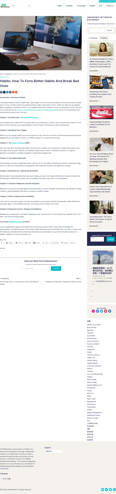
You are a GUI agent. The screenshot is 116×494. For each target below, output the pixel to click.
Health (89, 352)
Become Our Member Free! (107, 1)
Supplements (91, 401)
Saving (89, 390)
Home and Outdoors (94, 366)
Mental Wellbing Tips (94, 385)
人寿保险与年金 (92, 423)
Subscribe (56, 268)
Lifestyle (100, 278)
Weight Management (94, 412)
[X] (4, 92)
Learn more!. (4, 468)
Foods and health (93, 344)
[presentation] (102, 49)
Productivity (4, 77)
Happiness (91, 349)
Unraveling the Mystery (29, 117)
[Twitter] (106, 489)
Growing (90, 347)
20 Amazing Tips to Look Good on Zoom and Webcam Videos (19, 281)
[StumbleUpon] (16, 92)
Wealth (89, 410)
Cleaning (90, 333)
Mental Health (92, 382)
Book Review (91, 327)
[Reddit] (13, 92)
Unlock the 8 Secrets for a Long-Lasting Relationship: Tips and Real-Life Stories (101, 189)
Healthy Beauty (92, 363)
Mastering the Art (16, 222)
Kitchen (89, 369)
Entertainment (92, 338)
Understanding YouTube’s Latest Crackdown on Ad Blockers (100, 124)
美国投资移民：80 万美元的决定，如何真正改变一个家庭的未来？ (103, 270)
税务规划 (90, 434)
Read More (95, 71)
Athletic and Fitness (94, 325)
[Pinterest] (114, 489)
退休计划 (90, 437)
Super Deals (91, 399)
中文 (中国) (7, 479)
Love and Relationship (95, 374)
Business (90, 330)
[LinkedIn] (7, 92)
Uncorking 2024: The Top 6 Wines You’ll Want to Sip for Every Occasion (101, 219)
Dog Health (91, 336)
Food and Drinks (93, 341)
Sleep (89, 396)
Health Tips (91, 358)
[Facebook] (1, 92)
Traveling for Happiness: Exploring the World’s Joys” (63, 280)
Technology (91, 407)
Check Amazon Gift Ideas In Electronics (101, 24)
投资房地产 (91, 426)
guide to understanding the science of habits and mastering (38, 110)
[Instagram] (110, 489)
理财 (88, 429)
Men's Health (91, 379)
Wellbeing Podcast (93, 415)
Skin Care (90, 393)
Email (92, 237)
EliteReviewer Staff (99, 276)
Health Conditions (93, 355)
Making (89, 377)
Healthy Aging (92, 360)
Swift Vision (91, 404)
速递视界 (90, 440)
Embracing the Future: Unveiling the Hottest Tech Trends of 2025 (100, 94)
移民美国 (109, 278)
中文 (105, 278)
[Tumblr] (10, 92)
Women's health (92, 418)
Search (109, 30)
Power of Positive (18, 143)
